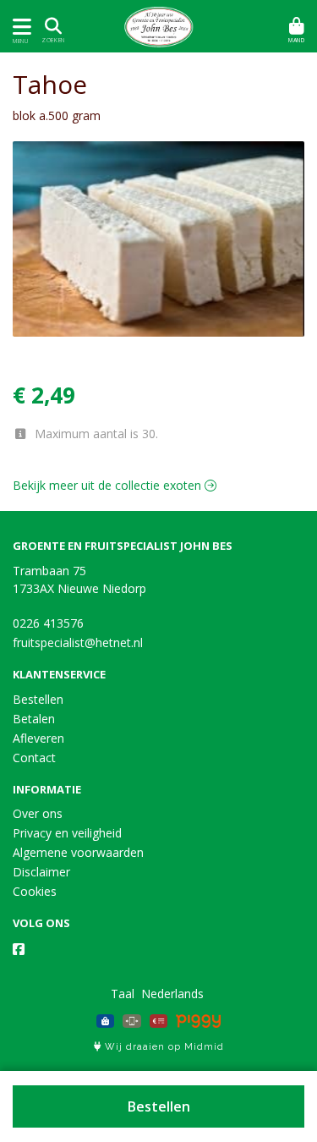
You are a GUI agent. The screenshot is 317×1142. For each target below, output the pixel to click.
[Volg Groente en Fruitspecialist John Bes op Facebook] (19, 949)
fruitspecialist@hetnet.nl (78, 642)
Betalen (34, 719)
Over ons (38, 813)
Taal (122, 994)
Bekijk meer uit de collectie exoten (109, 485)
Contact (34, 757)
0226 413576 (48, 623)
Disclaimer (41, 872)
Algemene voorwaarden (78, 852)
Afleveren (38, 738)
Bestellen (159, 1106)
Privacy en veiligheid (67, 833)
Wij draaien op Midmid (162, 1046)
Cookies (35, 891)
